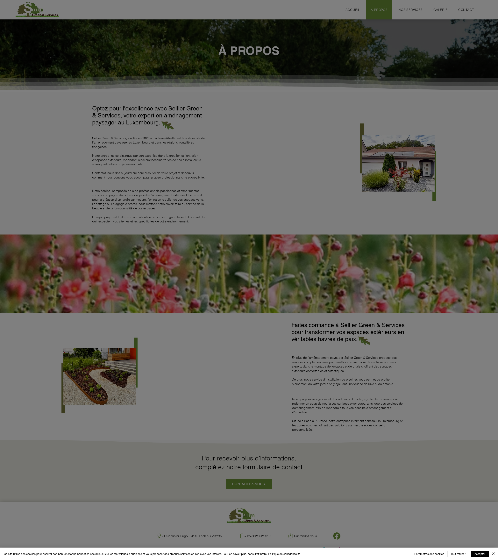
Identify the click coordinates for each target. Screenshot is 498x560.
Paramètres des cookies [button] (429, 554)
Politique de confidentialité (284, 554)
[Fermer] (493, 554)
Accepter (479, 554)
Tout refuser (458, 554)
